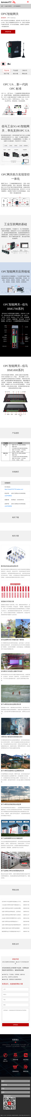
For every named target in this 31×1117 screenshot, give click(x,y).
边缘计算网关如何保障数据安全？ (10, 921)
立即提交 (15, 1024)
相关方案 (15, 73)
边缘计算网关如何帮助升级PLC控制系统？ (12, 914)
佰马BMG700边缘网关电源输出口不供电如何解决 (12, 901)
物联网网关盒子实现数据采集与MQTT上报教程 (12, 931)
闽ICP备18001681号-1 (24, 1115)
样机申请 (8, 32)
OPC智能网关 (17, 6)
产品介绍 (6, 70)
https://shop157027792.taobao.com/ (14, 489)
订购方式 (24, 70)
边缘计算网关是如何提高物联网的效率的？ (12, 924)
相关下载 (6, 73)
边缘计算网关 (8, 6)
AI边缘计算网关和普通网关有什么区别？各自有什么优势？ (12, 918)
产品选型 (15, 70)
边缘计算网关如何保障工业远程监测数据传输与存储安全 (12, 908)
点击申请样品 (8, 495)
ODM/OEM (15, 1071)
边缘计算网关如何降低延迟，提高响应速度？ (12, 911)
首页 (2, 6)
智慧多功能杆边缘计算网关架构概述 (11, 928)
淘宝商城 (25, 1059)
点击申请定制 (8, 506)
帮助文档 (24, 73)
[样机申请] (15, 1055)
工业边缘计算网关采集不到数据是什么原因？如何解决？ (12, 904)
